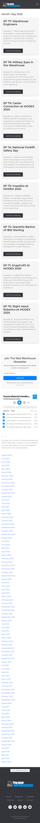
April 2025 (5, 510)
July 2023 (5, 583)
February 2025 (7, 517)
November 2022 (8, 610)
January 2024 (7, 562)
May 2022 (5, 631)
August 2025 (6, 496)
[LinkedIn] (9, 347)
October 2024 (7, 531)
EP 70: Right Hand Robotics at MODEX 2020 (16, 309)
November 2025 (8, 486)
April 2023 (5, 593)
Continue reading (13, 51)
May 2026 (5, 465)
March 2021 (6, 679)
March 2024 (6, 555)
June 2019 (5, 752)
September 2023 (8, 576)
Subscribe (20, 378)
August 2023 (6, 579)
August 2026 (6, 455)
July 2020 (5, 707)
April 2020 (5, 717)
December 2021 (7, 648)
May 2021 (5, 672)
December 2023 (8, 565)
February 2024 (7, 559)
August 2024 (6, 538)
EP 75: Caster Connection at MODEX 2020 (18, 106)
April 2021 (5, 676)
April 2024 (5, 552)
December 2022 (8, 607)
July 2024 (5, 541)
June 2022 (5, 627)
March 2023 (6, 596)
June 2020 (5, 710)
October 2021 (6, 655)
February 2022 (7, 641)
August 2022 (6, 621)
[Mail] (15, 347)
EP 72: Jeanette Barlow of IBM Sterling (19, 228)
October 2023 (7, 572)
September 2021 (8, 658)
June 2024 (5, 545)
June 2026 (5, 462)
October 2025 (7, 490)
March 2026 (6, 472)
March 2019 (6, 762)
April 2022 (5, 634)
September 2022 (8, 617)
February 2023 (7, 600)
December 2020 (8, 689)
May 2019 (5, 755)
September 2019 (8, 741)
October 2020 (7, 696)
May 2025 (5, 507)
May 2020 (5, 714)
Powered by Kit (20, 385)
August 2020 (6, 703)
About (20, 800)
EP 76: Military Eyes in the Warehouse (18, 64)
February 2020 (7, 724)
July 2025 (5, 500)
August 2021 (6, 662)
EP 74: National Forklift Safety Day (19, 149)
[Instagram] (7, 347)
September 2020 (8, 700)
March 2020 (6, 720)
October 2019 (6, 738)
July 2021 (5, 665)
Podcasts (19, 797)
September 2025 (8, 493)
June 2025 (5, 503)
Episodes (30, 797)
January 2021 (6, 686)
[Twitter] (4, 347)
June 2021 (5, 669)
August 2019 (6, 745)
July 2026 (5, 459)
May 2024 (5, 548)
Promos (10, 800)
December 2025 (8, 483)
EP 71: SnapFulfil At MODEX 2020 (16, 267)
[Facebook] (2, 347)
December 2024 (8, 524)
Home (8, 797)
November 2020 (8, 693)
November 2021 (7, 652)
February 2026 (7, 476)
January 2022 (6, 645)
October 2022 (7, 614)
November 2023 (8, 569)
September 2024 (8, 534)
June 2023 (5, 586)
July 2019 (5, 748)
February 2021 (7, 683)
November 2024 (8, 527)
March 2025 (6, 514)
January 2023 (6, 603)
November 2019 (7, 734)
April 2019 (5, 758)
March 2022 (6, 638)
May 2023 (5, 589)
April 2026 (5, 469)
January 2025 (6, 521)
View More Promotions (20, 770)
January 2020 (7, 727)
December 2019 (7, 731)
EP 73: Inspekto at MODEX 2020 (15, 187)
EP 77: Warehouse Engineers (15, 23)
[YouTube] (12, 347)
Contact (30, 800)
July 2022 (5, 624)
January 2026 (6, 479)
